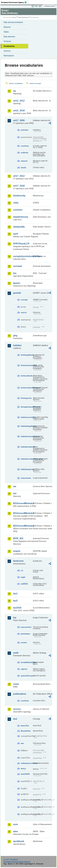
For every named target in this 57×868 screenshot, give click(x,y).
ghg (15, 335)
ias (14, 486)
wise (15, 831)
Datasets (7, 27)
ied (14, 493)
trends (23, 168)
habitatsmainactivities (26, 436)
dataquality (19, 227)
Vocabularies (9, 46)
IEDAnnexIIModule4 (22, 526)
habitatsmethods (26, 447)
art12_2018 (19, 110)
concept (24, 300)
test (15, 719)
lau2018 (17, 608)
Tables (6, 32)
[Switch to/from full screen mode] (40, 6)
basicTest (25, 726)
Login (36, 6)
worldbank (18, 841)
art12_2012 (19, 101)
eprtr (15, 234)
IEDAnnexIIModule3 (22, 513)
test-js (23, 769)
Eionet (14, 17)
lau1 (15, 593)
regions (24, 669)
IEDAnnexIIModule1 (22, 503)
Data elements (9, 37)
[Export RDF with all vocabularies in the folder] (50, 123)
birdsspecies (26, 398)
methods (24, 153)
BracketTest (26, 731)
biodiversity (19, 195)
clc (22, 570)
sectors (24, 642)
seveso (17, 709)
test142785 (25, 774)
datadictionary (20, 217)
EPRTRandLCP (21, 243)
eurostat (17, 266)
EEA (14, 2)
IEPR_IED (18, 538)
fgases (16, 283)
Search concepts (35, 83)
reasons (24, 161)
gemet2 (17, 293)
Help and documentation (13, 22)
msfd (15, 653)
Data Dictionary (23, 17)
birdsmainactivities (26, 365)
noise (16, 684)
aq (14, 91)
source (24, 312)
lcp (14, 617)
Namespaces (9, 56)
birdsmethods (26, 376)
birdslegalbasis (26, 355)
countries (25, 146)
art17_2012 (19, 176)
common (17, 210)
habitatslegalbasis (26, 426)
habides (17, 345)
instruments (26, 478)
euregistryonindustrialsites (22, 256)
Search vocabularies (16, 83)
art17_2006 (19, 120)
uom (15, 824)
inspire (16, 551)
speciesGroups (26, 676)
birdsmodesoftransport (26, 388)
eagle (23, 577)
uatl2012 (24, 584)
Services (7, 51)
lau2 (15, 600)
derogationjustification (26, 407)
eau (22, 743)
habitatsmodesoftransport (26, 459)
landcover (18, 561)
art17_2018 (19, 186)
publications (19, 694)
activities (24, 130)
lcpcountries (26, 627)
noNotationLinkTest (26, 763)
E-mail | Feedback (11, 859)
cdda (15, 203)
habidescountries (26, 417)
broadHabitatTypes (26, 662)
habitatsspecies (26, 469)
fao (14, 273)
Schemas (7, 41)
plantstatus (25, 634)
